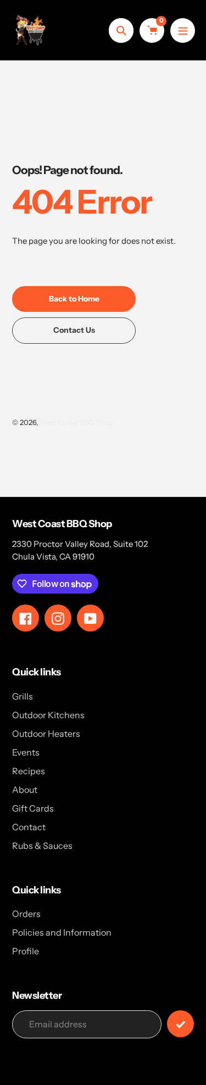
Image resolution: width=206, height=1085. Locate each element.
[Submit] (180, 1023)
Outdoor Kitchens (48, 714)
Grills (22, 696)
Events (26, 752)
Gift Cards (33, 808)
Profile (25, 951)
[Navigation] (182, 30)
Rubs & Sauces (42, 845)
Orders (26, 913)
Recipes (28, 770)
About (24, 789)
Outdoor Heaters (46, 733)
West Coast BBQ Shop (76, 422)
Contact (29, 826)
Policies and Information (62, 932)
